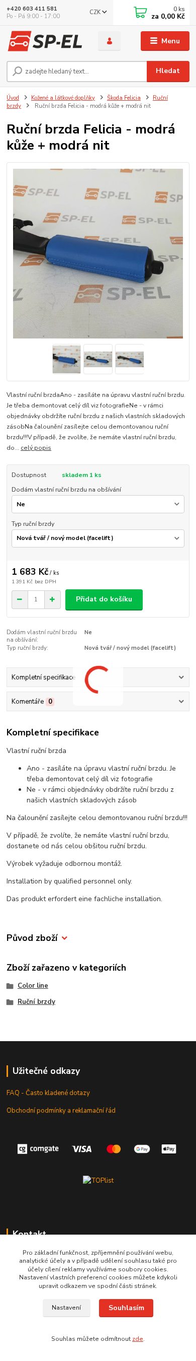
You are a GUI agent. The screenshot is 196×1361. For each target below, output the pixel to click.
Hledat (168, 71)
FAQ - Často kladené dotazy (48, 1093)
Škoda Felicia (124, 98)
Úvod (13, 98)
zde (137, 1339)
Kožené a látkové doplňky (63, 98)
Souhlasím (126, 1308)
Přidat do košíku (104, 599)
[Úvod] (45, 41)
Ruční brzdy (36, 1001)
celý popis (36, 448)
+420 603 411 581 (32, 9)
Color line (33, 985)
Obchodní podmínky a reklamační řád (61, 1110)
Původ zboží (32, 938)
